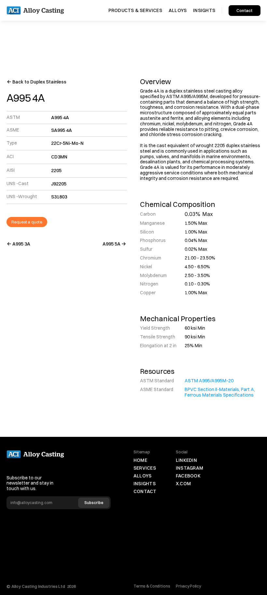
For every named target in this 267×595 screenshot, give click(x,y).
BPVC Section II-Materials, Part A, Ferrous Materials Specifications (220, 392)
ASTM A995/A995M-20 (209, 381)
